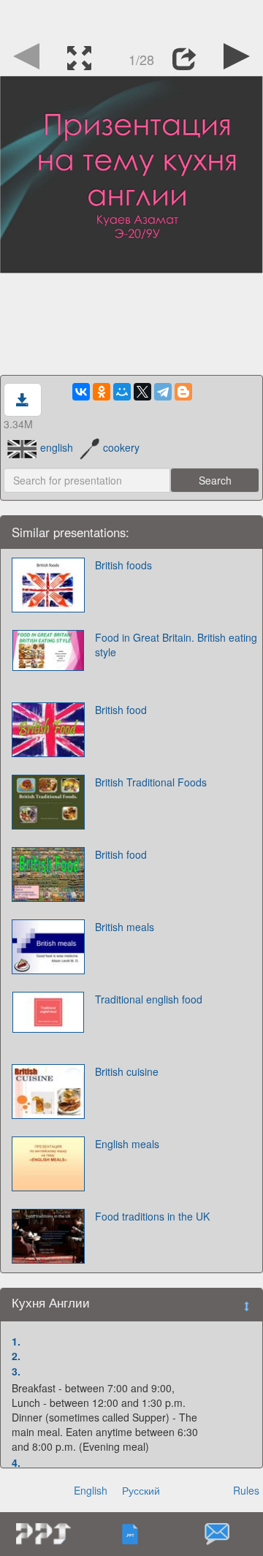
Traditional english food (148, 999)
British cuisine (127, 1071)
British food (121, 709)
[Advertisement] (131, 18)
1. (16, 1341)
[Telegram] (163, 392)
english (56, 447)
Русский (141, 1490)
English (90, 1490)
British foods (123, 565)
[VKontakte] (81, 392)
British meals (124, 926)
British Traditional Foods (151, 782)
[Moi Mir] (122, 392)
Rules (246, 1490)
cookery (121, 447)
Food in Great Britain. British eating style (176, 644)
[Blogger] (183, 392)
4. (16, 1462)
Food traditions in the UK (152, 1216)
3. (16, 1371)
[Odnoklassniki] (101, 392)
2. (16, 1355)
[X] (142, 392)
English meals (127, 1143)
